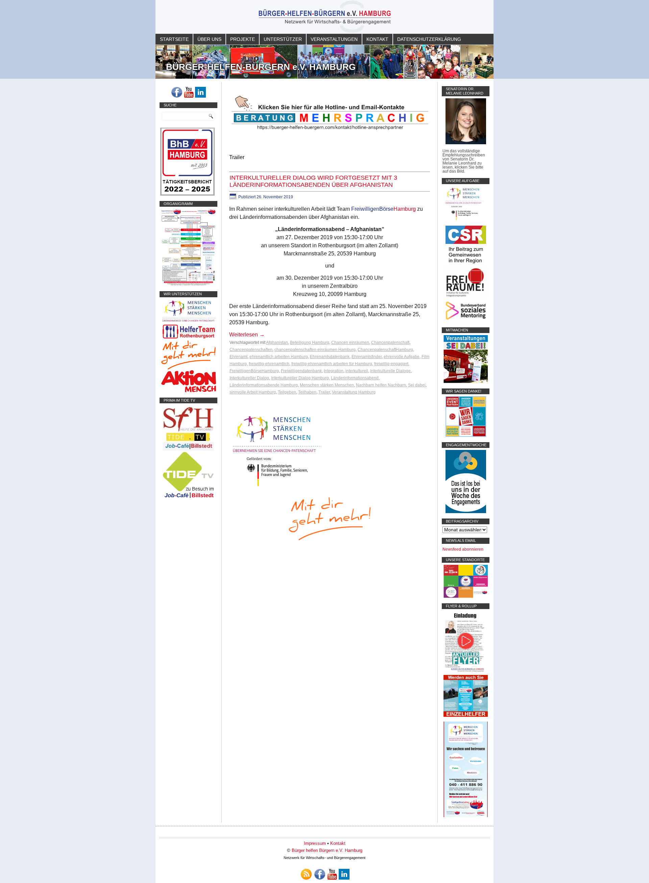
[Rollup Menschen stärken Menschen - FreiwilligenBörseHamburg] (465, 815)
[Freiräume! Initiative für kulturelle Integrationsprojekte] (465, 297)
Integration (333, 371)
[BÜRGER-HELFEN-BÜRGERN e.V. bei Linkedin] (200, 92)
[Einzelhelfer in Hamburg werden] (465, 715)
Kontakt (377, 39)
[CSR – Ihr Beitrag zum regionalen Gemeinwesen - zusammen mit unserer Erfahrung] (466, 264)
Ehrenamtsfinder (367, 356)
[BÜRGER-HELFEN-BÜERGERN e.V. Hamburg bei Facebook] (176, 92)
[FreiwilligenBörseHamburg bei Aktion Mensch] (188, 390)
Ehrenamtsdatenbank (330, 356)
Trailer (324, 392)
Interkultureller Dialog (249, 378)
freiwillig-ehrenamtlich (269, 363)
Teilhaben (307, 392)
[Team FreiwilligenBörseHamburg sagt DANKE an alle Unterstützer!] (466, 435)
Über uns (209, 39)
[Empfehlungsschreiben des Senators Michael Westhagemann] (466, 143)
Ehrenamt (238, 356)
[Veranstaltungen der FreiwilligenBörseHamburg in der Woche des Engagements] (466, 511)
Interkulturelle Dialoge (390, 371)
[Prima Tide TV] (188, 449)
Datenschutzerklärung (429, 39)
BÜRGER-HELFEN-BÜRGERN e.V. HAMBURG (261, 67)
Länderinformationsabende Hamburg (264, 385)
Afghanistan (277, 342)
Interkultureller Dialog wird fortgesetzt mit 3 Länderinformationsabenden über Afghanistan (313, 181)
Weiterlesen (247, 334)
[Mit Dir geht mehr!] (188, 368)
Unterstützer (283, 39)
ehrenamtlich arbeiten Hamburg (278, 356)
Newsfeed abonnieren (462, 549)
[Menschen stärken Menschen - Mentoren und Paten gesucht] (277, 486)
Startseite (174, 39)
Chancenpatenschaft (390, 342)
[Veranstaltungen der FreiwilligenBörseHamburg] (465, 381)
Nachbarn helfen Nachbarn (381, 385)
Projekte (242, 39)
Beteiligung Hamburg (309, 342)
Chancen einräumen (350, 342)
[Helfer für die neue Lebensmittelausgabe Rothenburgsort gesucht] (188, 338)
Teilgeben (287, 392)
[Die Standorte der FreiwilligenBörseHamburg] (465, 596)
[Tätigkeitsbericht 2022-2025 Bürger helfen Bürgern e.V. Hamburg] (187, 194)
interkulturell (356, 371)
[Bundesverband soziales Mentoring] (465, 320)
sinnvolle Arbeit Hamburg (253, 392)
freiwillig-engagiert (391, 363)
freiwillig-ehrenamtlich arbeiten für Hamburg (331, 363)
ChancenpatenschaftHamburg (385, 349)
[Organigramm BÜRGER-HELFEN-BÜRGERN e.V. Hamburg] (188, 284)
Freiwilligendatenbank (301, 371)
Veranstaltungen (334, 39)
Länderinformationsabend (355, 378)
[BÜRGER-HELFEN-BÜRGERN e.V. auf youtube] (188, 92)
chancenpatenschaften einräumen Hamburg (315, 349)
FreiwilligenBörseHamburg (254, 371)
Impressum (315, 843)
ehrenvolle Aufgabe (401, 356)
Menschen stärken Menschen (327, 385)
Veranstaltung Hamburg (354, 392)
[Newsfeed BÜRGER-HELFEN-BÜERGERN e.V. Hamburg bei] (306, 874)
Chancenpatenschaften (251, 349)
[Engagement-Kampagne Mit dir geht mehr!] (329, 518)
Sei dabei (417, 385)
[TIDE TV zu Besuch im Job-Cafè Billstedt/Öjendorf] (188, 498)
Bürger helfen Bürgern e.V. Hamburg (327, 850)
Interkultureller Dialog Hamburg (300, 378)
